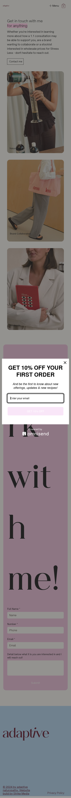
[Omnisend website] (35, 431)
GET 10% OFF (35, 411)
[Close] (65, 363)
